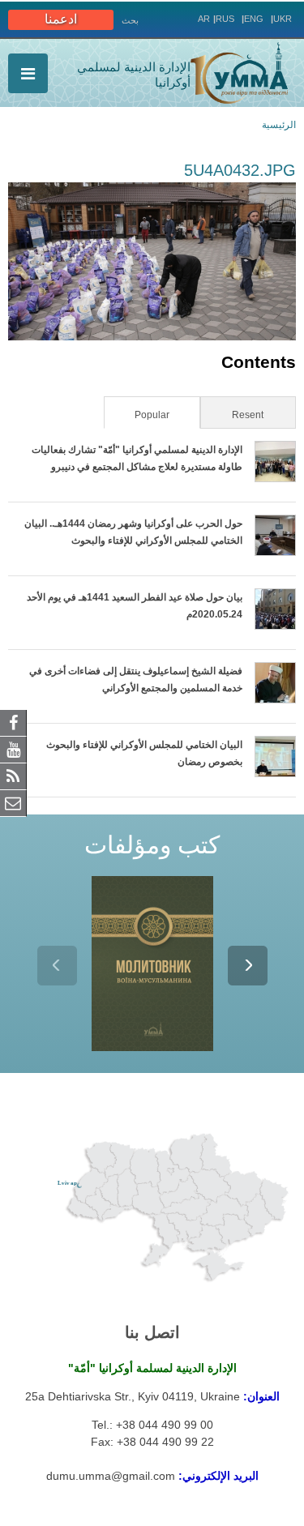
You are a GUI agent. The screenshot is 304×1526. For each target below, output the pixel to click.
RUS (225, 19)
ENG (253, 19)
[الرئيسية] (239, 73)
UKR (282, 19)
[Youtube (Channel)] (13, 748)
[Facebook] (13, 722)
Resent (247, 415)
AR (204, 19)
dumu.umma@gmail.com (110, 1475)
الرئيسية (279, 124)
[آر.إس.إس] (13, 775)
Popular (137, 415)
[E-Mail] (13, 802)
